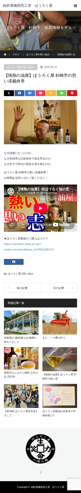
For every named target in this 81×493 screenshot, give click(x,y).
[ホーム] (5, 51)
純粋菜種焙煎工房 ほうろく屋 (47, 487)
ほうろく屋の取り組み (20, 67)
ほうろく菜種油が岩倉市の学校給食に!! (59, 413)
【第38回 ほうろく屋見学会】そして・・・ (21, 413)
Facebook (40, 472)
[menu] (75, 5)
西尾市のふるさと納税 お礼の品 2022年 (21, 374)
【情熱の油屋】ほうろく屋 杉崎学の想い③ (59, 376)
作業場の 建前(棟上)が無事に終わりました (20, 339)
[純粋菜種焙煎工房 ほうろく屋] (34, 5)
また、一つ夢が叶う (53, 337)
